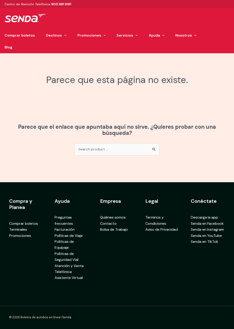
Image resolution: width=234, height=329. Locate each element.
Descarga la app (204, 217)
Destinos (54, 35)
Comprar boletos (20, 35)
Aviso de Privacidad (161, 229)
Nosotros (183, 35)
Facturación (64, 229)
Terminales (18, 229)
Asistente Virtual (69, 277)
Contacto (108, 223)
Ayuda (154, 35)
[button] (64, 35)
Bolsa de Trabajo (114, 229)
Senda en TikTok (204, 241)
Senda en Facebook (207, 223)
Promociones (89, 35)
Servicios (125, 35)
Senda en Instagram (207, 229)
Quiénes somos (113, 217)
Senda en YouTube (206, 235)
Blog (8, 47)
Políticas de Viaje (69, 235)
